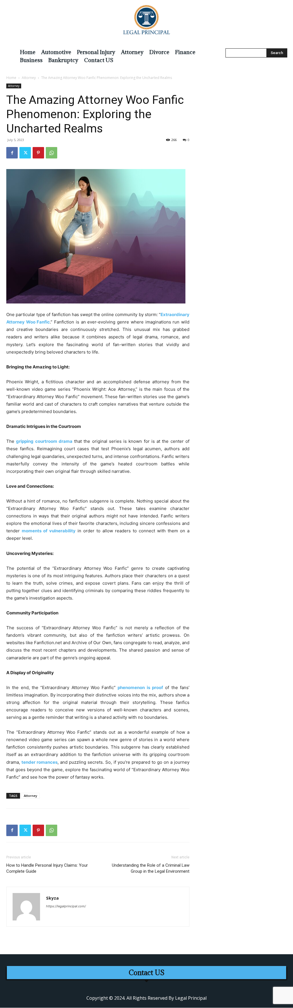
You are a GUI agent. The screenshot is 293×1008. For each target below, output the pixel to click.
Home (11, 77)
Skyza (52, 898)
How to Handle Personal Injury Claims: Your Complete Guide (47, 868)
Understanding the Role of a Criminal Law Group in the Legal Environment (150, 868)
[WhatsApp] (51, 152)
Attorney (29, 77)
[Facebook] (12, 152)
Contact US (147, 972)
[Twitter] (25, 152)
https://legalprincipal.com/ (66, 906)
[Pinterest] (38, 152)
